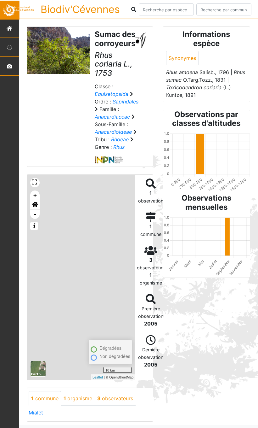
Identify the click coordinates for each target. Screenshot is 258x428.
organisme (78, 398)
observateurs (115, 398)
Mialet (36, 412)
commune (45, 398)
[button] (35, 204)
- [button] (35, 214)
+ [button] (35, 195)
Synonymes (182, 58)
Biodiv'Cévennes (80, 9)
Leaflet (98, 376)
